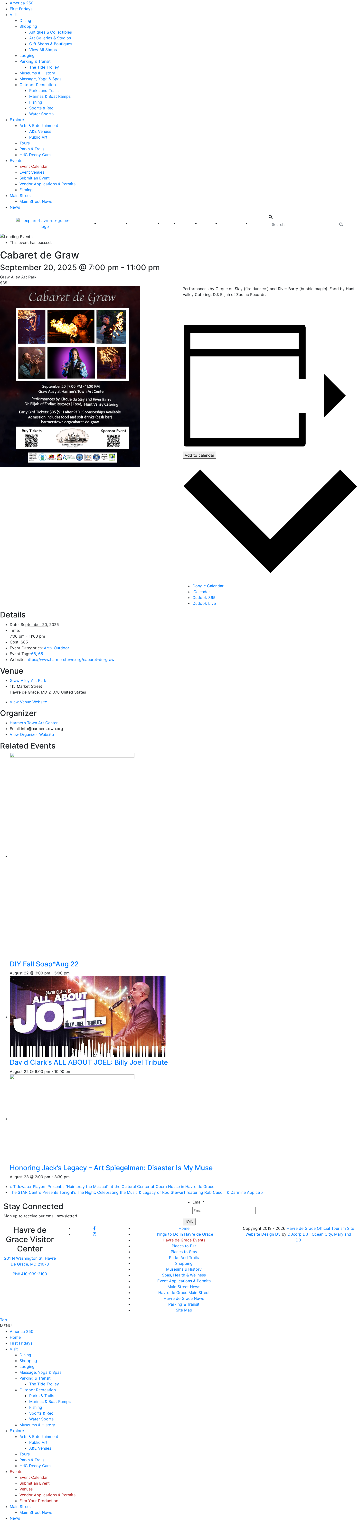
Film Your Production (38, 1500)
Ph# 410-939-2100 (30, 1273)
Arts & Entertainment (38, 125)
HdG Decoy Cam (35, 154)
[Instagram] (94, 1234)
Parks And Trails (184, 1257)
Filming (26, 189)
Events (16, 160)
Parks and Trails (43, 90)
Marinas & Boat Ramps (50, 96)
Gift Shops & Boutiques (50, 43)
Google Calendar (208, 585)
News (15, 207)
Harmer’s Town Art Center (34, 722)
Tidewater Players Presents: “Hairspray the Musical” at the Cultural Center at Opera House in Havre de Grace (112, 1186)
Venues (26, 1489)
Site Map (184, 1310)
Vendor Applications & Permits (47, 183)
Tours (24, 143)
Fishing (35, 102)
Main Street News (35, 201)
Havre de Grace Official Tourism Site (320, 1228)
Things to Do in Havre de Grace (184, 1234)
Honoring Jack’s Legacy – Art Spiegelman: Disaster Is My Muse (111, 1168)
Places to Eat (184, 1245)
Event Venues (31, 172)
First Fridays (21, 8)
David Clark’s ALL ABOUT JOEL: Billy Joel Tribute (89, 1062)
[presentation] (88, 856)
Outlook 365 (204, 597)
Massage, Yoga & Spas (40, 78)
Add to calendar (199, 455)
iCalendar (201, 591)
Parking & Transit (35, 61)
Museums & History (37, 73)
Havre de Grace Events (184, 1240)
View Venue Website (28, 701)
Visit (14, 14)
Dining (25, 20)
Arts (48, 647)
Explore (17, 119)
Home (184, 1228)
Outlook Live (204, 603)
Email (198, 1202)
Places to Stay (184, 1251)
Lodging (27, 55)
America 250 (21, 2)
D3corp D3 (298, 1234)
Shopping (28, 26)
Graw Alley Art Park (28, 680)
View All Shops (43, 49)
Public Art (38, 137)
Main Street (20, 195)
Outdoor (61, 647)
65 (40, 653)
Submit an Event (34, 178)
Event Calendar (33, 166)
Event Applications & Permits (184, 1280)
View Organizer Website (32, 734)
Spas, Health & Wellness (184, 1275)
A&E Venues (40, 131)
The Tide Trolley (44, 67)
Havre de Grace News (184, 1298)
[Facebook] (94, 1228)
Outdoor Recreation (37, 84)
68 (33, 653)
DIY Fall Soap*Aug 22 (44, 964)
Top (3, 1319)
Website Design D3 (263, 1234)
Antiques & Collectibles (50, 32)
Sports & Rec (41, 108)
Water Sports (41, 113)
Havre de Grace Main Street (184, 1292)
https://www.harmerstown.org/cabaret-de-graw (70, 659)
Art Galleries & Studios (50, 38)
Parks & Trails (31, 148)
